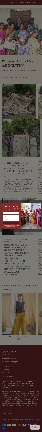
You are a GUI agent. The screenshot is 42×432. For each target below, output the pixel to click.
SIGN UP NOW (11, 223)
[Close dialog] (39, 204)
